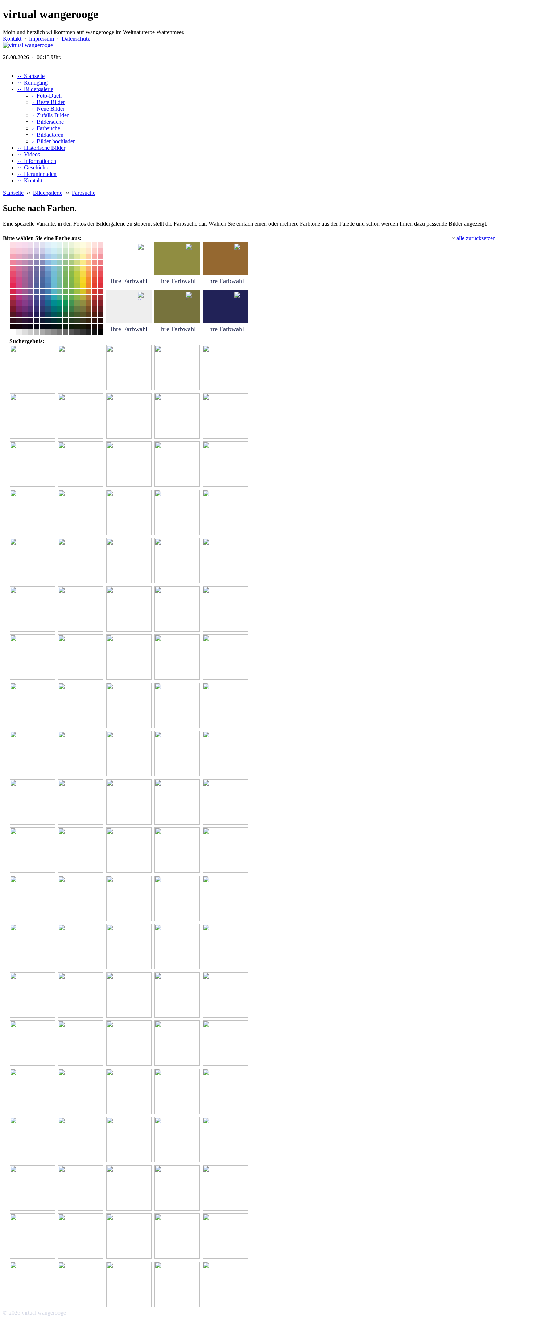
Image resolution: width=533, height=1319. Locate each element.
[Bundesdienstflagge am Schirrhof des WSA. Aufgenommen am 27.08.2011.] (130, 609)
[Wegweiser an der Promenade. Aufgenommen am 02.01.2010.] (130, 561)
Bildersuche (48, 122)
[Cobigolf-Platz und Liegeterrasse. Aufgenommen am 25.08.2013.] (82, 899)
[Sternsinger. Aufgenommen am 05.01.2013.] (178, 416)
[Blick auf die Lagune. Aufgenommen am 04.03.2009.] (33, 850)
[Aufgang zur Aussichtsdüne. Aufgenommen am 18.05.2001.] (226, 802)
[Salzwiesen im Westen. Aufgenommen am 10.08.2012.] (33, 513)
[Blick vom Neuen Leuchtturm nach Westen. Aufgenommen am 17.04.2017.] (178, 1285)
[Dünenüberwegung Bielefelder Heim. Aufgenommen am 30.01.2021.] (178, 657)
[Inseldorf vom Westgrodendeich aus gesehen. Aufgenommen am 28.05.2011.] (82, 1285)
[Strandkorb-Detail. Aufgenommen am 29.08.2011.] (82, 1092)
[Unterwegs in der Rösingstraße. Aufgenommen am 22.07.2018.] (130, 995)
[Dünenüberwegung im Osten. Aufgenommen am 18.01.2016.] (178, 706)
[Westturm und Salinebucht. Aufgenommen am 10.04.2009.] (226, 1285)
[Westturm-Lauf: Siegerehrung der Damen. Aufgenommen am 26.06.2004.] (226, 561)
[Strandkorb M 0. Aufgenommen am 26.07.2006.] (178, 464)
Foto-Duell (47, 96)
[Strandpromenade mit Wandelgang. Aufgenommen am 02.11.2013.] (82, 995)
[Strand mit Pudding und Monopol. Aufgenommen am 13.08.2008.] (226, 1188)
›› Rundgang (32, 82)
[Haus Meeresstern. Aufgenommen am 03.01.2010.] (33, 1043)
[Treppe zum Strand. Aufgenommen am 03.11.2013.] (33, 995)
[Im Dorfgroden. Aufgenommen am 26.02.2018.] (226, 754)
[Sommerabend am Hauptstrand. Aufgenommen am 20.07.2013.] (130, 850)
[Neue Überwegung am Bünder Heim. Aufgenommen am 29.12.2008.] (82, 947)
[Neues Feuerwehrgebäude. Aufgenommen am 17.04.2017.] (130, 1236)
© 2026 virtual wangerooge (34, 1313)
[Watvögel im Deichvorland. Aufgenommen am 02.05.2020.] (226, 368)
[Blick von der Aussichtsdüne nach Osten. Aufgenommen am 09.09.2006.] (82, 513)
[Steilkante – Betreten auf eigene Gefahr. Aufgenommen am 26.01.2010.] (226, 899)
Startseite (13, 193)
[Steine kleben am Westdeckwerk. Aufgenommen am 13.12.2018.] (33, 899)
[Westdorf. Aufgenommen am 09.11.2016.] (82, 754)
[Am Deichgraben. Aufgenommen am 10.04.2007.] (130, 513)
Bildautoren (47, 135)
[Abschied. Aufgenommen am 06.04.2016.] (33, 947)
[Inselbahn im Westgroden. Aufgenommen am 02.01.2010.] (130, 1140)
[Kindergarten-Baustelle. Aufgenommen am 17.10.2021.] (33, 754)
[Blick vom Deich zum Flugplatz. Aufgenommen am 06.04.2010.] (226, 609)
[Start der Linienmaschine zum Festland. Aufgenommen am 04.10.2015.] (33, 657)
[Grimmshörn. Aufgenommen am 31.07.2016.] (130, 1043)
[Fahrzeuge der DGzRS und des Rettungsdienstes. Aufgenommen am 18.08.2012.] (226, 1140)
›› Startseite (31, 76)
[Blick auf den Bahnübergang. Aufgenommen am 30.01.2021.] (33, 1236)
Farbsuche (46, 128)
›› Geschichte (33, 167)
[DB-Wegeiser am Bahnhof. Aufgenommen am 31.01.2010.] (82, 1236)
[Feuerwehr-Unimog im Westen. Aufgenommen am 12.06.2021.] (226, 464)
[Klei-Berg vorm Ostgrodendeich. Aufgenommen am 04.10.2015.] (130, 368)
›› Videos (28, 154)
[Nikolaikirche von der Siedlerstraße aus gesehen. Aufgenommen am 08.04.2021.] (33, 706)
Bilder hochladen (54, 141)
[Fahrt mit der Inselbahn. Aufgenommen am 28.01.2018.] (33, 1140)
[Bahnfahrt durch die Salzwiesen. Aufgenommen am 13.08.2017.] (82, 416)
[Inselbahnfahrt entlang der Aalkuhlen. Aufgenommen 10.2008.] (82, 1188)
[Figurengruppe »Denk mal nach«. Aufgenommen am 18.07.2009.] (82, 561)
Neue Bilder (48, 109)
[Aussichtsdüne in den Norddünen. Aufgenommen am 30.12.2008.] (82, 802)
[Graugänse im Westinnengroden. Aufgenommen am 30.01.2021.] (130, 947)
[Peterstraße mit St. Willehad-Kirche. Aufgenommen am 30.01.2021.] (130, 802)
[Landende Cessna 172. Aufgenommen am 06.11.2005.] (226, 1236)
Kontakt (12, 39)
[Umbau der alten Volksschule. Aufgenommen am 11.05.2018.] (33, 1285)
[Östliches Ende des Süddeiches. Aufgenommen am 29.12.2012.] (130, 1092)
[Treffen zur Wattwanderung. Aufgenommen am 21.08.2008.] (226, 995)
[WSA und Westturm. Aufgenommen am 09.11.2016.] (178, 802)
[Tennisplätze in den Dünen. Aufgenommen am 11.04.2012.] (178, 513)
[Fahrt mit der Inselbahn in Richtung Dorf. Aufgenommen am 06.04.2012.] (82, 706)
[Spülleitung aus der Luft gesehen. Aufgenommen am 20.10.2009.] (226, 947)
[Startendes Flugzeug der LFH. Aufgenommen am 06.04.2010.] (178, 609)
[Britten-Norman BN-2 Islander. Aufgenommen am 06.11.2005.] (33, 609)
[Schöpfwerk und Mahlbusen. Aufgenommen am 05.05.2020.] (130, 899)
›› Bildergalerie (35, 89)
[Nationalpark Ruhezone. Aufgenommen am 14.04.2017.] (130, 1285)
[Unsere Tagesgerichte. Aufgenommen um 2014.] (82, 1043)
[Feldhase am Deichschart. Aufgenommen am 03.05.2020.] (82, 464)
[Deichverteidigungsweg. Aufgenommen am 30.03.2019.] (178, 850)
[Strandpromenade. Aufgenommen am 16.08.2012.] (226, 1092)
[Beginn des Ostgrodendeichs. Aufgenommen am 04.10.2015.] (33, 368)
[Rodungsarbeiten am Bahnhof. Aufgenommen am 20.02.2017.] (226, 513)
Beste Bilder (48, 102)
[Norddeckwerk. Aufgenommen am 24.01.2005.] (130, 464)
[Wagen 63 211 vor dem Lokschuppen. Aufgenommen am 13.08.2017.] (33, 1092)
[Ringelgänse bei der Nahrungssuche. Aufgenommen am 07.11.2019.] (82, 368)
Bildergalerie (47, 193)
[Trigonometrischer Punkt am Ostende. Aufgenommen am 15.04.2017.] (178, 1140)
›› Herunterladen (37, 174)
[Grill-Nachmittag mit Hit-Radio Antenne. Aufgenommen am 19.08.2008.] (33, 802)
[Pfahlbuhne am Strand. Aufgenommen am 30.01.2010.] (33, 1188)
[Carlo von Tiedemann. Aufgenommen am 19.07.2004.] (226, 850)
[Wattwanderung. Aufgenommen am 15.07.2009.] (130, 657)
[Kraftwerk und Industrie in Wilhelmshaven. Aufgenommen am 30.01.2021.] (130, 706)
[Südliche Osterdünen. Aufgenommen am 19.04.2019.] (130, 754)
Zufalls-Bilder (50, 115)
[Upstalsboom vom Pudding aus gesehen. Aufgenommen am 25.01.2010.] (178, 995)
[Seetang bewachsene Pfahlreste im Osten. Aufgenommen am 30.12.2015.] (178, 1043)
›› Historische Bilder (41, 148)
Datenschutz (76, 39)
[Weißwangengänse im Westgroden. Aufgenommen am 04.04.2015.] (178, 368)
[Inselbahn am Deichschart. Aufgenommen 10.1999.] (82, 609)
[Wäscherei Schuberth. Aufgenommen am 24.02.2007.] (130, 1188)
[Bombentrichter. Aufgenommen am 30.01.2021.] (178, 1092)
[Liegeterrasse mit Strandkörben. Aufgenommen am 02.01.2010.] (82, 1140)
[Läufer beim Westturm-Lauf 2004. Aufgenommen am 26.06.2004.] (178, 1236)
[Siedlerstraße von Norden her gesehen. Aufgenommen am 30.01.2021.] (82, 850)
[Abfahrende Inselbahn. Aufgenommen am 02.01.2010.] (178, 561)
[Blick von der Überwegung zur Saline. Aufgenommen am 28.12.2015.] (226, 706)
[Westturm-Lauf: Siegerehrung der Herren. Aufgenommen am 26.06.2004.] (130, 416)
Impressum (41, 39)
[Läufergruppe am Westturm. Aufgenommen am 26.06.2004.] (82, 657)
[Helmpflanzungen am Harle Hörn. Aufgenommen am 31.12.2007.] (178, 947)
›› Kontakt (29, 180)
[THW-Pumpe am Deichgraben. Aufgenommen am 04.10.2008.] (33, 416)
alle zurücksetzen (476, 238)
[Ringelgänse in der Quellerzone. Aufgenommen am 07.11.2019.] (33, 464)
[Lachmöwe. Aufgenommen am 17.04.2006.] (33, 561)
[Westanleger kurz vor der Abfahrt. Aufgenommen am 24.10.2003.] (226, 416)
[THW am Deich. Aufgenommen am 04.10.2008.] (226, 657)
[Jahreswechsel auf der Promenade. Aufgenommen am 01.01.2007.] (226, 1043)
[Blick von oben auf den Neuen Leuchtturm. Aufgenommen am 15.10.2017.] (178, 899)
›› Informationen (36, 161)
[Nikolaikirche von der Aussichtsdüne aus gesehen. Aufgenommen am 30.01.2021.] (178, 1188)
